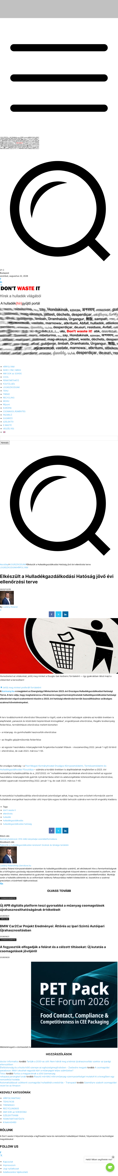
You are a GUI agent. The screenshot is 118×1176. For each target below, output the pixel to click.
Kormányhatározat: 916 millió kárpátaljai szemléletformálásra (28, 839)
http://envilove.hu (23, 865)
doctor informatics (9, 1061)
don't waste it (9, 810)
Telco (3, 1073)
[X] (1, 285)
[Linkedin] (1, 282)
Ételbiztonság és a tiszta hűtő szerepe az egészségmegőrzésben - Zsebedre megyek (43, 1067)
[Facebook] (0, 279)
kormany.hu (8, 691)
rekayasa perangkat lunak (13, 1076)
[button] (59, 561)
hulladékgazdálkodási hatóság (17, 824)
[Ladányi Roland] (7, 604)
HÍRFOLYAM (22, 567)
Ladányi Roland (10, 607)
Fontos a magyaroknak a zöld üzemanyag (34, 1073)
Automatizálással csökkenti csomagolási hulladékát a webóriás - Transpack (38, 1082)
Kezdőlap (4, 564)
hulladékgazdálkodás (13, 820)
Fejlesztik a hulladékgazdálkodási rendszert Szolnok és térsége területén (34, 845)
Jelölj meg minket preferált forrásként (20, 687)
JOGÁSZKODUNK (17, 564)
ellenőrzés (8, 813)
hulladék (7, 817)
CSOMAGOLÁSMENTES (8, 898)
